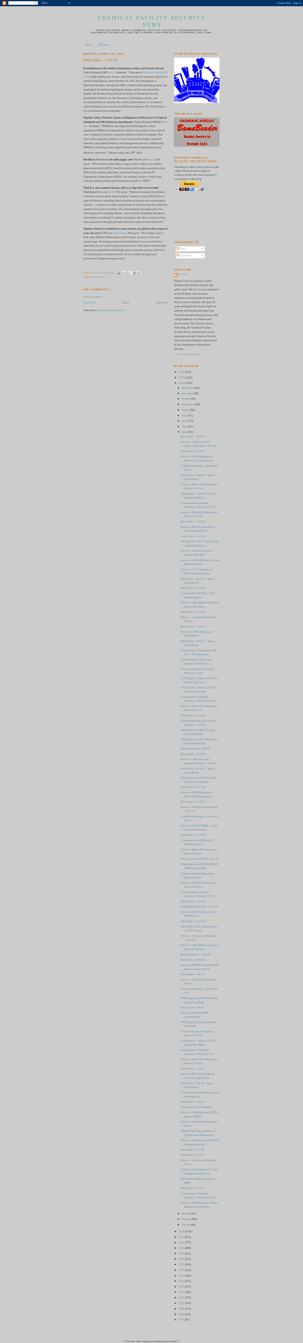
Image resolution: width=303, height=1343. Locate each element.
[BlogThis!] (127, 273)
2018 (182, 1259)
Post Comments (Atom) (111, 310)
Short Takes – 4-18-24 (193, 754)
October (186, 398)
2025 (182, 377)
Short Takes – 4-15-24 (193, 835)
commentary (120, 233)
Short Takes (98, 277)
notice (111, 72)
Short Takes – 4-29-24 (193, 451)
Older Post (162, 302)
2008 (182, 1314)
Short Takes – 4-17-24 (193, 787)
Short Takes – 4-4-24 (192, 1101)
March (185, 1213)
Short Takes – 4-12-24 (193, 901)
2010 (182, 1303)
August (186, 410)
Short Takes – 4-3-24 (192, 1149)
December (187, 387)
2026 (182, 372)
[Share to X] (131, 273)
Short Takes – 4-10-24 (193, 959)
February (187, 1219)
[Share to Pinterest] (139, 273)
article (151, 159)
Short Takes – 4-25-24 (193, 536)
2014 (182, 1281)
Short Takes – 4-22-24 (193, 626)
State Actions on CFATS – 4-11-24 (200, 858)
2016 (182, 1270)
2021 (182, 1242)
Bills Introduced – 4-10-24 (195, 954)
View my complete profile (188, 354)
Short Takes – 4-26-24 (193, 521)
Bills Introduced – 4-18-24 (195, 748)
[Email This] (123, 273)
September (188, 404)
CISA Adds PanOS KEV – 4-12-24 (199, 906)
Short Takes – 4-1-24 (192, 1188)
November (188, 393)
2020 (182, 1248)
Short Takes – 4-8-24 (192, 1007)
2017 (182, 1264)
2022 (182, 1237)
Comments (185, 255)
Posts (182, 248)
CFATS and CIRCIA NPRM (196, 1107)
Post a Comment (92, 296)
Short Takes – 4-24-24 (193, 588)
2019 (182, 1253)
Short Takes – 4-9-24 (192, 974)
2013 (182, 1286)
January (186, 1224)
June (184, 420)
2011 (182, 1297)
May (184, 426)
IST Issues (103, 44)
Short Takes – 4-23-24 (193, 611)
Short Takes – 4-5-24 (192, 1068)
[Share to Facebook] (135, 273)
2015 (182, 1275)
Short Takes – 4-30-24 (193, 436)
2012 (182, 1292)
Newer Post (89, 302)
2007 (182, 1319)
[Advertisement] (192, 215)
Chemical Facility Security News (152, 21)
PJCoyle (182, 274)
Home (89, 44)
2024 (182, 383)
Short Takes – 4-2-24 (192, 1155)
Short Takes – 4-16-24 (193, 801)
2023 (182, 1231)
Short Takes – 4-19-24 (193, 715)
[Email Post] (117, 273)
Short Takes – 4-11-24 (193, 921)
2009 (182, 1308)
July (184, 415)
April (185, 432)
